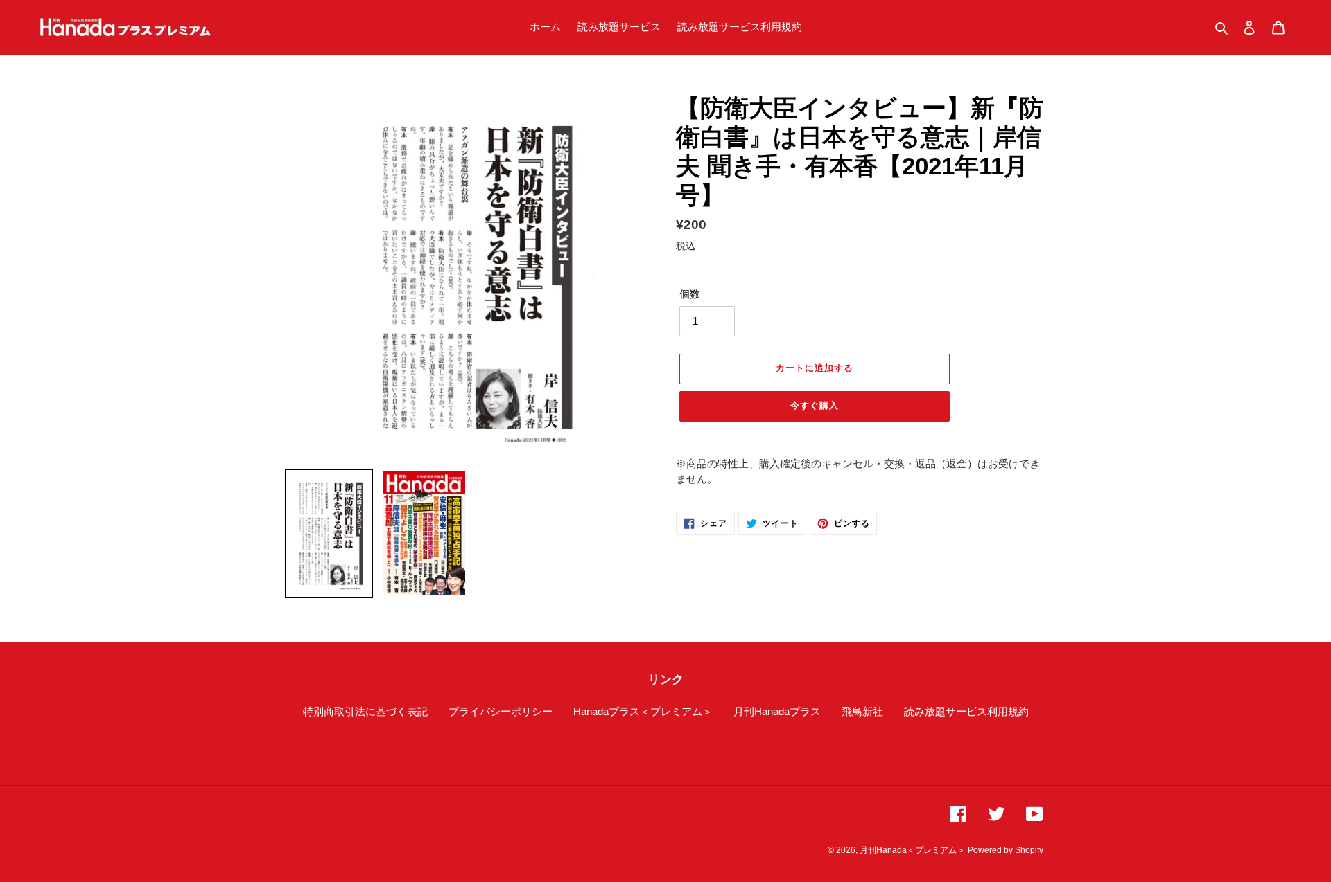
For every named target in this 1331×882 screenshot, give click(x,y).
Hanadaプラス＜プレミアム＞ (643, 711)
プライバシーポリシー (501, 711)
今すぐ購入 (814, 405)
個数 (689, 294)
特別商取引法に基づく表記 (365, 711)
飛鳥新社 (862, 711)
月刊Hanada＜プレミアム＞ (912, 850)
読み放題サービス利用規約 (966, 711)
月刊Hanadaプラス (777, 711)
